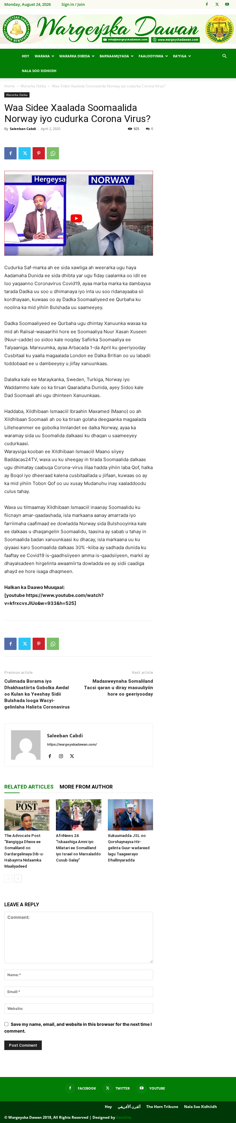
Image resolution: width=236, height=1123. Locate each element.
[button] (224, 56)
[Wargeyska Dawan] (118, 29)
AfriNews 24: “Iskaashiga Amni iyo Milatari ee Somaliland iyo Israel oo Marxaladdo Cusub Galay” (78, 847)
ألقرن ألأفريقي (129, 1106)
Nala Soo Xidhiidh (39, 70)
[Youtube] (227, 4)
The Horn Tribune (162, 1106)
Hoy (25, 56)
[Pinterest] (39, 153)
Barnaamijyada (114, 56)
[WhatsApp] (53, 153)
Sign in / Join (73, 4)
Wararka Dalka (33, 86)
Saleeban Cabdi (23, 128)
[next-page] (18, 878)
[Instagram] (63, 756)
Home (9, 86)
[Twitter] (217, 4)
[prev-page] (8, 878)
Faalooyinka (151, 56)
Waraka (42, 56)
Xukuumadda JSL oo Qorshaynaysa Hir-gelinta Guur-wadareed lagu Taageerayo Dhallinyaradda (129, 847)
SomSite (123, 1117)
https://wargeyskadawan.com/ (72, 744)
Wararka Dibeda (74, 56)
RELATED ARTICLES (28, 787)
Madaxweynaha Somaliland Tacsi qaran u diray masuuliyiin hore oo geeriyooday (118, 687)
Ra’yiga (180, 56)
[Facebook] (206, 4)
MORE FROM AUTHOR (86, 787)
